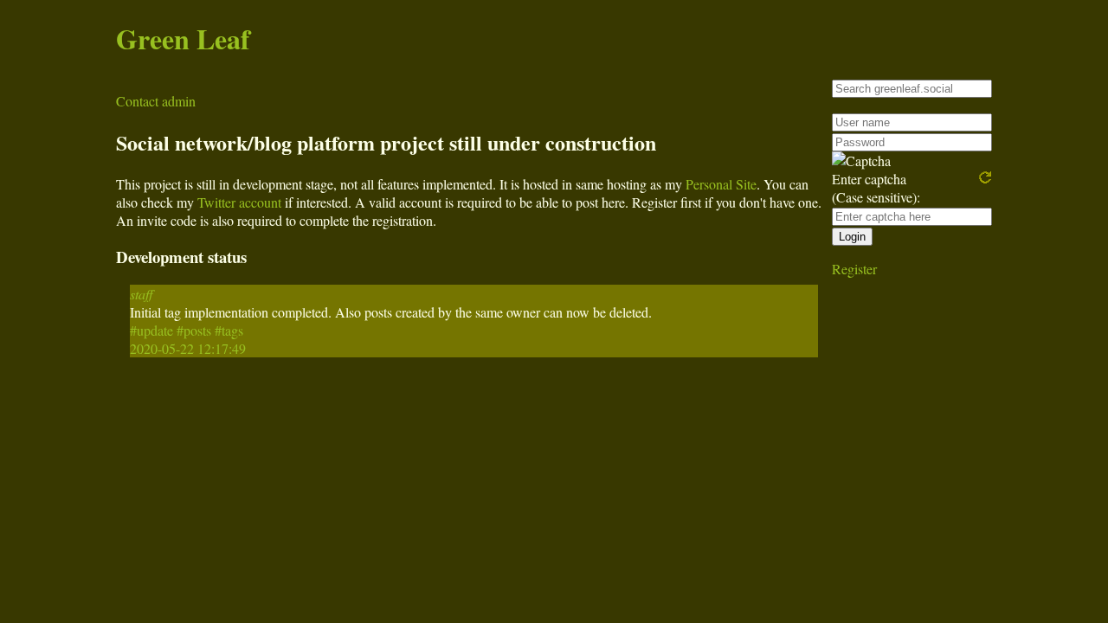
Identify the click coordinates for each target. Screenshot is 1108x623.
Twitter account (239, 202)
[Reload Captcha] (985, 177)
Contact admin (156, 101)
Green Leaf (183, 38)
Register (854, 269)
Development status (181, 256)
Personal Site (721, 184)
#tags (229, 330)
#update (151, 330)
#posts (194, 330)
